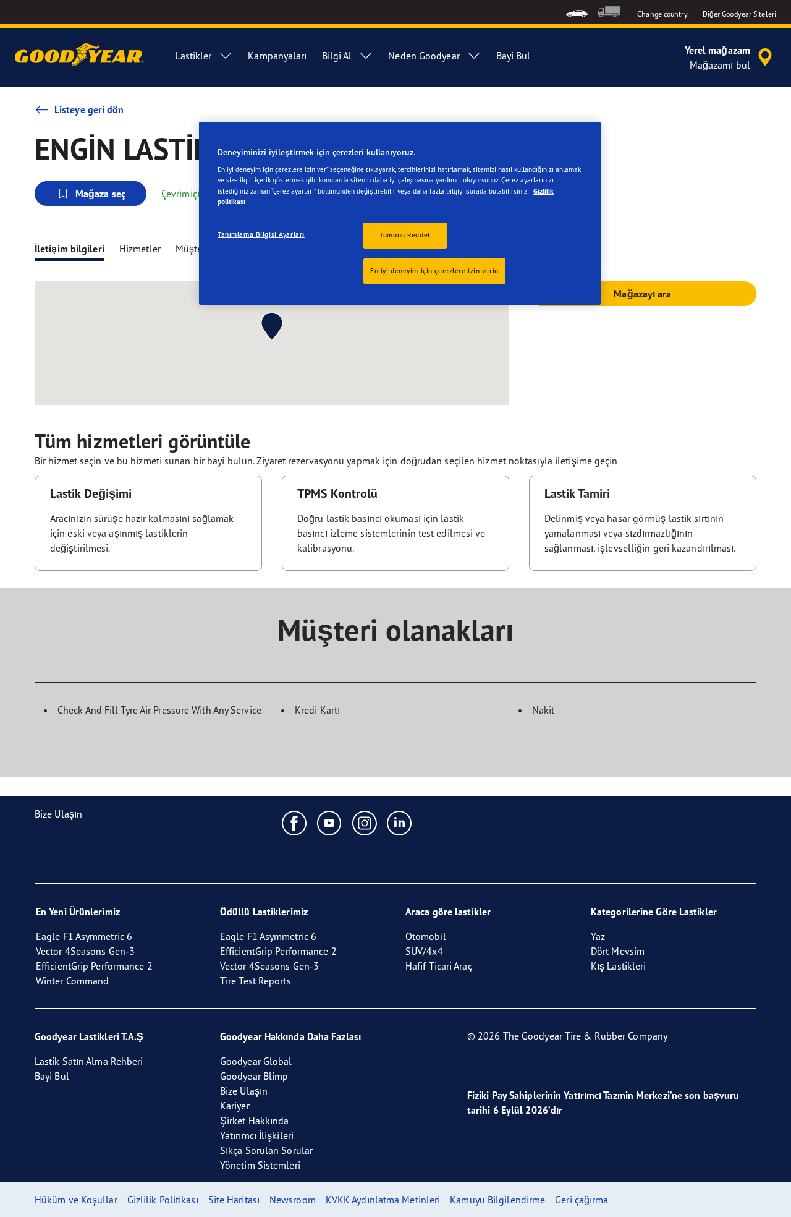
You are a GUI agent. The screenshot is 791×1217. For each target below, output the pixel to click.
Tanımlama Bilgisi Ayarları (261, 234)
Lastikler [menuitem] (193, 55)
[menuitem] (577, 12)
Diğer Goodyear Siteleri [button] (739, 14)
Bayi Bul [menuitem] (513, 55)
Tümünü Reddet (404, 235)
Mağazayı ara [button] (642, 294)
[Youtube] (329, 822)
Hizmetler (140, 248)
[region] (400, 213)
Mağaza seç (100, 193)
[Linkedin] (399, 822)
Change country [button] (662, 14)
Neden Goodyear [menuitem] (423, 55)
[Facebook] (294, 822)
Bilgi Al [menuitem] (337, 55)
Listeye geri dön (89, 109)
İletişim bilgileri (69, 248)
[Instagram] (365, 822)
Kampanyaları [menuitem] (277, 55)
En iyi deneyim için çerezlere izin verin (434, 271)
